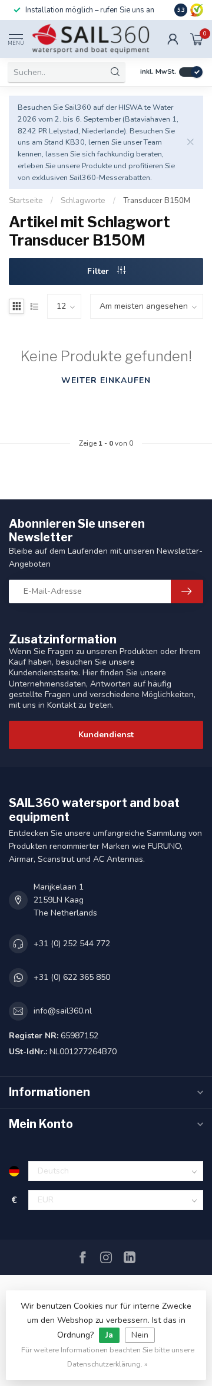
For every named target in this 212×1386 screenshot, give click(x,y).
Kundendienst (106, 734)
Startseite (26, 200)
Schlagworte (83, 200)
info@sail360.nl (63, 1010)
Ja (109, 1335)
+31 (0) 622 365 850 (72, 977)
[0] (196, 39)
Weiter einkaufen (106, 380)
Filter (99, 271)
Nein (139, 1335)
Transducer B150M (156, 200)
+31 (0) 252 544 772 (72, 943)
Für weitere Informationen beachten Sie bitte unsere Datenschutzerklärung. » (107, 1357)
